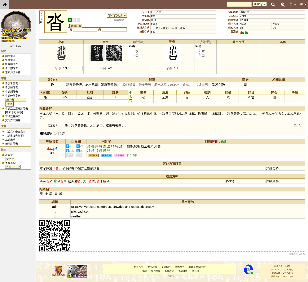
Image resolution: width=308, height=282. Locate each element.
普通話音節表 (12, 116)
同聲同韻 (93, 155)
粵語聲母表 (11, 87)
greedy (149, 206)
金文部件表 (11, 68)
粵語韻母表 (11, 91)
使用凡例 (152, 266)
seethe (75, 216)
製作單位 (155, 271)
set (86, 211)
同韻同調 (106, 155)
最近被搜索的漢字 (198, 266)
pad (80, 211)
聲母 (8, 112)
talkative (77, 206)
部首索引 (10, 56)
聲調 (19, 112)
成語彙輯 (10, 139)
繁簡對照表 (11, 143)
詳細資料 (272, 168)
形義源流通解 (12, 72)
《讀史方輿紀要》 (15, 135)
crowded (118, 206)
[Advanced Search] (282, 4)
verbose (89, 206)
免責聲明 (183, 271)
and (127, 206)
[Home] (4, 4)
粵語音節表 (11, 83)
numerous (104, 206)
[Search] (273, 4)
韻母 (14, 112)
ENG (18, 46)
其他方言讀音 (12, 120)
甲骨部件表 (11, 64)
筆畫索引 (10, 60)
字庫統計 (166, 266)
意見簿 (195, 271)
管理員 (170, 276)
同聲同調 (119, 155)
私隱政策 (169, 271)
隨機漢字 (179, 266)
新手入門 (138, 266)
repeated (137, 206)
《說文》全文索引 (15, 131)
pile (73, 211)
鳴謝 (144, 271)
